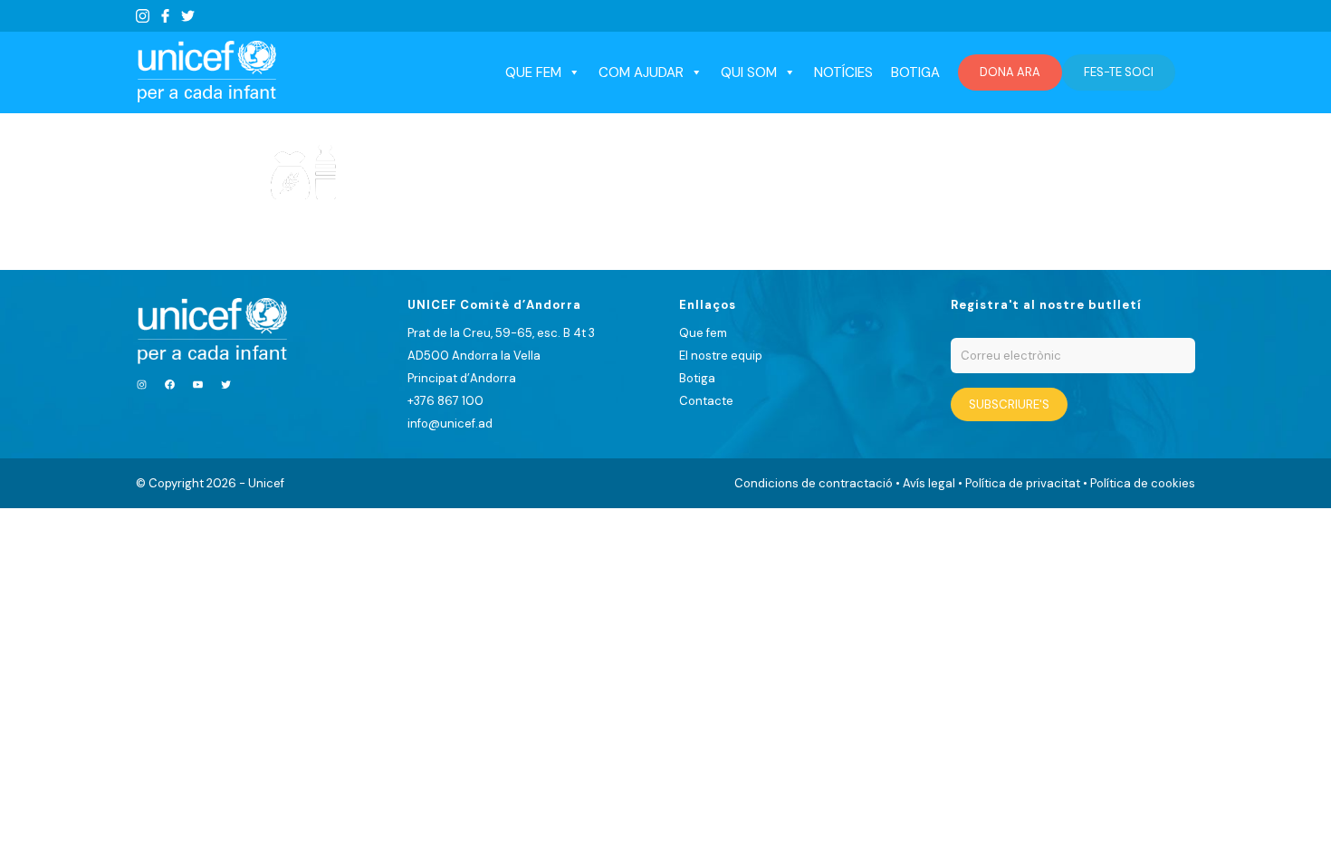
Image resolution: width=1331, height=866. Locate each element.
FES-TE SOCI (1119, 72)
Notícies (843, 72)
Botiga (915, 72)
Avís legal (929, 483)
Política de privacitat (1022, 483)
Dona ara (1010, 72)
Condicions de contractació (813, 483)
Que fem (703, 333)
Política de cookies (1142, 483)
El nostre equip (720, 355)
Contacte (706, 401)
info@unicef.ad (450, 423)
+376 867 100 (445, 401)
